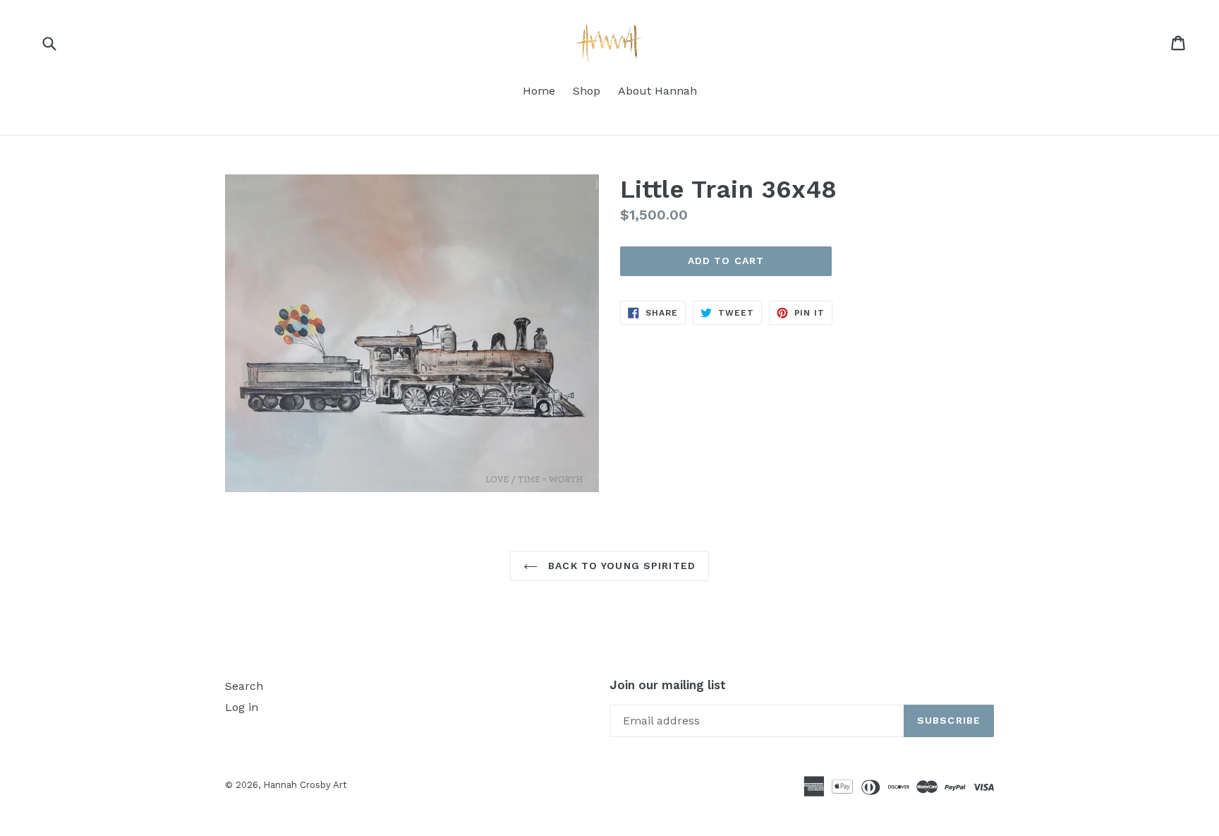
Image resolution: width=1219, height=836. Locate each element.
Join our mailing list (668, 685)
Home (539, 90)
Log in (241, 707)
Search (244, 686)
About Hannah (657, 90)
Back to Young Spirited (620, 565)
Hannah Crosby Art (305, 785)
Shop (586, 90)
